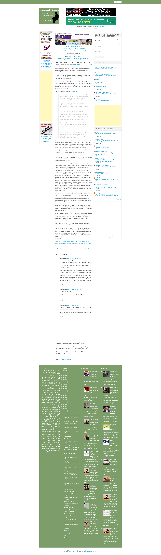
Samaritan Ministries (46, 433)
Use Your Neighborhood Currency (71, 519)
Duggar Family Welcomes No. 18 (71, 447)
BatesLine (97, 99)
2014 (46, 372)
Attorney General (46, 380)
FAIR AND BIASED (99, 172)
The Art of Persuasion (69, 513)
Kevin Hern (45, 411)
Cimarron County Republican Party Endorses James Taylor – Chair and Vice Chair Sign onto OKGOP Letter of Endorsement (106, 187)
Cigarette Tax (45, 383)
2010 (52, 370)
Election (44, 394)
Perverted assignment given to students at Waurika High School (94, 507)
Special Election (52, 434)
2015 (64, 395)
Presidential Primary (47, 429)
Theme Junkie (72, 551)
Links (97, 2)
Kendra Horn (55, 409)
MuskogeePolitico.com (79, 550)
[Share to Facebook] (60, 238)
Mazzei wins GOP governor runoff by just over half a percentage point (106, 153)
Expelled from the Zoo (69, 491)
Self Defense (80, 243)
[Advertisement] (46, 96)
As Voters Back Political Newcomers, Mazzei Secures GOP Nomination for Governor (106, 160)
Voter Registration (51, 448)
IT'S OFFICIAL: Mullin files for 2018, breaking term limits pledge (113, 514)
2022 (46, 375)
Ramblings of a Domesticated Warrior (104, 193)
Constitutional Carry (46, 387)
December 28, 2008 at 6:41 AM (73, 289)
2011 (64, 404)
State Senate (46, 442)
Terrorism (86, 243)
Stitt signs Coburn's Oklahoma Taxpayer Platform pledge (110, 443)
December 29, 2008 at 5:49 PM (73, 305)
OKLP (50, 423)
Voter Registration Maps (47, 450)
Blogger (94, 550)
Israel (56, 243)
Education (52, 392)
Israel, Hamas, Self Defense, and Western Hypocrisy (73, 62)
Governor (50, 401)
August (65, 535)
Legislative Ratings (67, 2)
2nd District (56, 375)
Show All (119, 199)
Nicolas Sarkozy (62, 243)
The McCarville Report (100, 86)
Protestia (97, 72)
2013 (64, 399)
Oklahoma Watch (99, 158)
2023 (64, 377)
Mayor (51, 418)
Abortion (53, 379)
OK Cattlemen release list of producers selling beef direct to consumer (114, 463)
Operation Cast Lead (71, 243)
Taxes (50, 444)
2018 (45, 374)
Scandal (56, 433)
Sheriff (43, 434)
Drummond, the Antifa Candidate (74, 56)
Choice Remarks (99, 177)
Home (42, 2)
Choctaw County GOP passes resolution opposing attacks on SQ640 (94, 454)
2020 (58, 374)
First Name (98, 46)
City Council (54, 383)
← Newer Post (59, 248)
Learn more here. (101, 26)
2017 (59, 372)
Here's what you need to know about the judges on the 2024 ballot (114, 531)
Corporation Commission (47, 390)
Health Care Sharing (46, 406)
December (66, 413)
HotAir (97, 79)
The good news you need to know (74, 46)
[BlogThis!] (57, 238)
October (66, 530)
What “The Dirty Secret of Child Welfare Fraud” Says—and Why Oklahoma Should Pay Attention (106, 195)
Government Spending (54, 399)
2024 (64, 375)
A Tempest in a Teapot (69, 522)
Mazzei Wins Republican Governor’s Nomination (106, 88)
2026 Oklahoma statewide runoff (103, 100)
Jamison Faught (76, 64)
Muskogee (52, 420)
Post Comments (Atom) (67, 359)
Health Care (52, 404)
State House (55, 438)
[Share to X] (59, 238)
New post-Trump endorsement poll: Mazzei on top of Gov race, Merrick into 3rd (94, 488)
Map (54, 415)
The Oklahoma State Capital (102, 92)
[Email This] (56, 238)
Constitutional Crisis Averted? (71, 481)
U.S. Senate (56, 446)
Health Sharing (80, 2)
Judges (47, 409)
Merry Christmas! (68, 438)
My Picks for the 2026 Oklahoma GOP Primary (94, 373)
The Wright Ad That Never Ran (71, 471)
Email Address (99, 41)
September (66, 533)
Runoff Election (52, 431)
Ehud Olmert (63, 241)
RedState (97, 66)
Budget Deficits (53, 382)
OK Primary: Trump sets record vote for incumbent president (113, 410)
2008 (64, 411)
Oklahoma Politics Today (101, 151)
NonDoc (97, 132)
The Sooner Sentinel (100, 146)
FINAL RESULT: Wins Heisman (70, 465)
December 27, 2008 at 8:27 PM (73, 258)
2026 (64, 370)
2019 (52, 374)
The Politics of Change (69, 501)
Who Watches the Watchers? (102, 147)
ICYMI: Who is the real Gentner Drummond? (94, 523)
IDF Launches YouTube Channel (71, 421)
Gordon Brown (81, 241)
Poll (56, 428)
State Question (51, 440)
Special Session (46, 436)
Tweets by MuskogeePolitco (107, 237)
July (65, 537)
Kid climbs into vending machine (71, 487)
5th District (48, 377)
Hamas (87, 241)
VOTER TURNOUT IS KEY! (101, 173)
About (48, 2)
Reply (61, 284)
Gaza (76, 241)
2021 (64, 382)
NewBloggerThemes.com (91, 551)
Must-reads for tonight (69, 507)
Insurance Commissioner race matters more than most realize (74, 59)
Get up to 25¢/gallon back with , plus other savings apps (73, 50)
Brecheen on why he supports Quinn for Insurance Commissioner (73, 58)
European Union (70, 241)
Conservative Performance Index (49, 385)
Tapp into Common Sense (101, 184)
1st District (44, 370)
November (66, 528)
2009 (64, 408)
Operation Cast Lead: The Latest (71, 415)
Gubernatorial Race (47, 402)
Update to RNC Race (68, 489)
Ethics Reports (48, 397)
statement (74, 91)
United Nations (61, 245)
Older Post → (88, 248)
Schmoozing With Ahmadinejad (71, 445)
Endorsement (56, 396)
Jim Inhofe (57, 407)
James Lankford (46, 407)
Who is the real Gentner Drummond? (74, 55)
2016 (52, 372)
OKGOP (44, 423)
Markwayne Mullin (47, 416)
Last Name (98, 51)
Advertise (56, 2)
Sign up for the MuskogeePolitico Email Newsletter (74, 48)
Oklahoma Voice (99, 139)
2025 (64, 373)
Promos (90, 2)
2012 (58, 370)
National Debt (54, 421)
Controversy (56, 387)
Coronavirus (50, 388)
